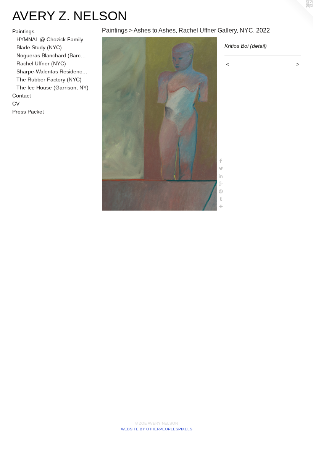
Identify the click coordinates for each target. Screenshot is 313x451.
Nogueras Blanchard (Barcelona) (52, 55)
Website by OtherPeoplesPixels (156, 429)
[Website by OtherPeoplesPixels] (297, 15)
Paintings (23, 31)
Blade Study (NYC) (39, 47)
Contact (21, 95)
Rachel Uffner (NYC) (41, 63)
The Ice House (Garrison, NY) (52, 87)
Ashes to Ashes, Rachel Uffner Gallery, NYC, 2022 (202, 30)
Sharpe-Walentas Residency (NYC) (52, 71)
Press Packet (28, 112)
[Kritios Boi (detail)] (159, 124)
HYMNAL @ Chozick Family (49, 39)
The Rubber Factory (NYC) (49, 79)
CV (15, 104)
